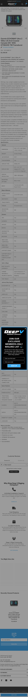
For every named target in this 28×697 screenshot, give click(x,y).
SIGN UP (14, 366)
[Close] (25, 328)
